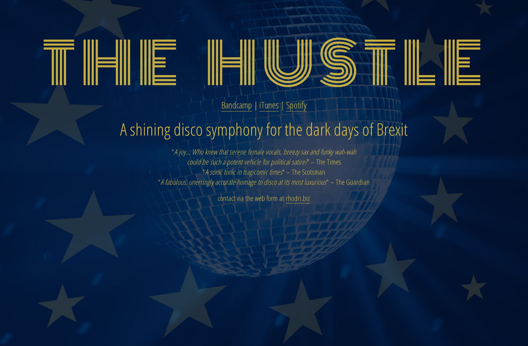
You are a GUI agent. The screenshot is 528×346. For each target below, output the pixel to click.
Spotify (296, 105)
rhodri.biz (298, 198)
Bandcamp (236, 105)
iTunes (269, 105)
